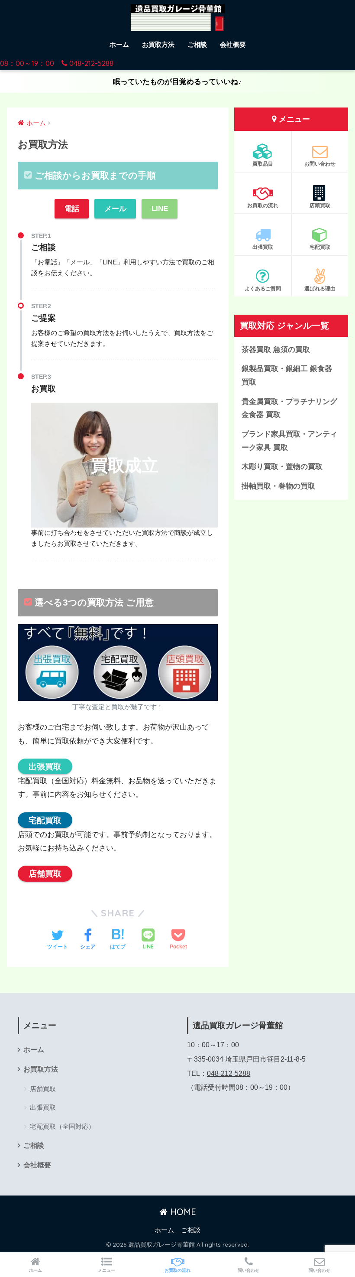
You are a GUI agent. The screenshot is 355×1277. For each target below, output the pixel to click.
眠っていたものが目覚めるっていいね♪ (177, 82)
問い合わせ (248, 1270)
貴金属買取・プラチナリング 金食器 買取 (289, 408)
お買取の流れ (262, 205)
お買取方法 (158, 44)
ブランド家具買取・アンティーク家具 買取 (289, 441)
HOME (182, 1211)
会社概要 (233, 44)
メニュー (106, 1270)
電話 (72, 209)
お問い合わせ (320, 163)
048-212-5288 (228, 1073)
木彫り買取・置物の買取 (282, 467)
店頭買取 (320, 205)
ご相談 (197, 44)
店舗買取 (45, 873)
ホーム (119, 44)
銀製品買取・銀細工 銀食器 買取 (287, 375)
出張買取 (45, 766)
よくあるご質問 (263, 288)
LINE (160, 209)
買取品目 (262, 163)
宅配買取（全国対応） (62, 1126)
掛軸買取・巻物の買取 (278, 486)
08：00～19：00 (56, 63)
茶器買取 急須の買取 (276, 349)
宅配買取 (45, 819)
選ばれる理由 (320, 288)
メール (115, 209)
